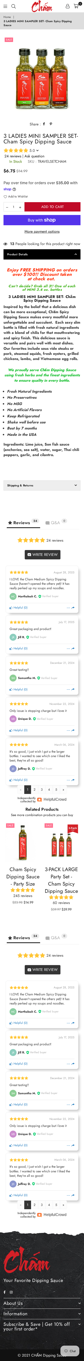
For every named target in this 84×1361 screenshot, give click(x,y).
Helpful (18, 607)
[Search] (13, 6)
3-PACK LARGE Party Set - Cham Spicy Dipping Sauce (61, 880)
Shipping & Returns (20, 485)
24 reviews (12, 156)
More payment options (42, 231)
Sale (9, 40)
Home (7, 17)
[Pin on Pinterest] (51, 124)
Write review (44, 554)
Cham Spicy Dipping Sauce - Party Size (22, 876)
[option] (42, 76)
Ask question (34, 156)
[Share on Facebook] (44, 124)
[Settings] (68, 6)
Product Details (17, 254)
